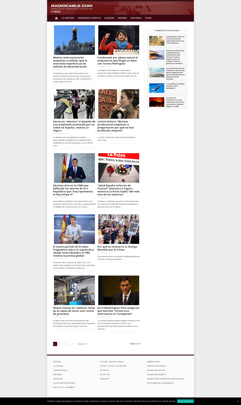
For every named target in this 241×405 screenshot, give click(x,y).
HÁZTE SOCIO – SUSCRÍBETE (64, 387)
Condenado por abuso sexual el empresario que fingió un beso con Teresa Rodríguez (117, 60)
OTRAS (148, 18)
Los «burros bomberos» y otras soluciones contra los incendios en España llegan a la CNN (175, 102)
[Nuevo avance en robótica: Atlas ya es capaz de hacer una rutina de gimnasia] (74, 290)
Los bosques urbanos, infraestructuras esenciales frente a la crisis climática (175, 39)
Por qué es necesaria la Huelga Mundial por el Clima (117, 248)
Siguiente (82, 344)
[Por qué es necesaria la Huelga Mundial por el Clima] (118, 229)
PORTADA (57, 362)
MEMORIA (122, 18)
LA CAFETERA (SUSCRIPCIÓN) (64, 383)
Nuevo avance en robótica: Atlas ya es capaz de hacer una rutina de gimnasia (74, 311)
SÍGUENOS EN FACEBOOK (156, 374)
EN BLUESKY (104, 379)
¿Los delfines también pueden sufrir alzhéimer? (175, 86)
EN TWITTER (105, 374)
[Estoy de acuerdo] (238, 401)
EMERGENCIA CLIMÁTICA (89, 18)
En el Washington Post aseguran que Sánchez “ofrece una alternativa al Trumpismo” (118, 311)
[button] (232, 3)
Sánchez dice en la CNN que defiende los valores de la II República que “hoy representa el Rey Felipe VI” (73, 190)
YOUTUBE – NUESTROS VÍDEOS (112, 362)
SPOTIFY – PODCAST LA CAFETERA (113, 366)
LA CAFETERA (68, 18)
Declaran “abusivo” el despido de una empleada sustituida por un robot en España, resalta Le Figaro (74, 126)
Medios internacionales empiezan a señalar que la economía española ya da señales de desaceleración (70, 62)
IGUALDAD (109, 18)
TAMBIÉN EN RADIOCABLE (167, 30)
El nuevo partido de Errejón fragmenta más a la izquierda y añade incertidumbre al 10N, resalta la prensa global (73, 251)
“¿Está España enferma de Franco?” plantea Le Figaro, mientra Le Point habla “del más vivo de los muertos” (118, 190)
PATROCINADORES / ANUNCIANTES (160, 383)
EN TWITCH (104, 370)
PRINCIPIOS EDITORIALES (156, 366)
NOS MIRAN (136, 18)
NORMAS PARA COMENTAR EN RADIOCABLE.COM (165, 379)
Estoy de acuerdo (185, 401)
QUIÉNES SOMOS (153, 362)
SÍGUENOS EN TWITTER (156, 370)
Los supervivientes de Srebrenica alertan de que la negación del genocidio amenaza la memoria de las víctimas (175, 73)
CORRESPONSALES (60, 370)
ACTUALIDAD (58, 366)
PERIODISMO (58, 379)
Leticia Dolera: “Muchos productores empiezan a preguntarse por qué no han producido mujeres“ (115, 126)
